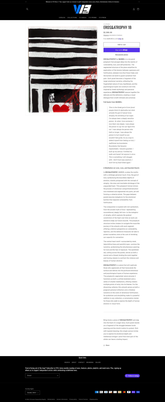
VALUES (98, 362)
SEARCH (67, 362)
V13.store (32, 399)
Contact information (62, 399)
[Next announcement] (139, 2)
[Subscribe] (57, 375)
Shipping (106, 35)
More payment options (121, 54)
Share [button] (107, 345)
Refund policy (51, 399)
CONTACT (81, 362)
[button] (27, 9)
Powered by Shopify (40, 399)
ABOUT (74, 362)
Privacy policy (73, 399)
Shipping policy (94, 399)
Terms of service (83, 399)
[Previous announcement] (26, 2)
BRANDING (90, 362)
